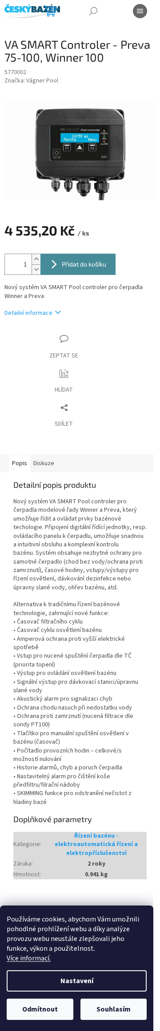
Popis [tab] (19, 463)
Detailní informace (28, 313)
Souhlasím (113, 1009)
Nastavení (76, 981)
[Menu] (140, 11)
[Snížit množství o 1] (36, 269)
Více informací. (29, 958)
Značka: (31, 81)
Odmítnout (40, 1009)
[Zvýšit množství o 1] (36, 259)
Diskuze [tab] (43, 463)
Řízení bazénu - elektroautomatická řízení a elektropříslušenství (96, 845)
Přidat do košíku (84, 264)
